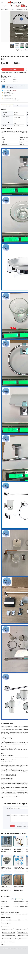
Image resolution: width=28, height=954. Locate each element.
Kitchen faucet (4, 904)
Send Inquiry (13, 69)
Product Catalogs (19, 899)
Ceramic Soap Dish (6, 923)
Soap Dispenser (5, 920)
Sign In (3, 99)
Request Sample (22, 72)
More (2, 944)
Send (12, 826)
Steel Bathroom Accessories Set (8, 935)
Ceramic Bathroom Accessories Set (9, 938)
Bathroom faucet (16, 904)
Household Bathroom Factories (8, 932)
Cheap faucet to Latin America (19, 901)
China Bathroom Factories (7, 929)
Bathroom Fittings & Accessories (21, 9)
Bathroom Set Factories (20, 929)
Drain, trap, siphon (5, 906)
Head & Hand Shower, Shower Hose (20, 906)
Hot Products (4, 901)
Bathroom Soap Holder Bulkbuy (8, 941)
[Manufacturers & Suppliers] (14, 2)
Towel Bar (22, 920)
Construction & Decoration (9, 9)
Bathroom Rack (14, 920)
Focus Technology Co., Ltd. (16, 948)
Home (2, 9)
